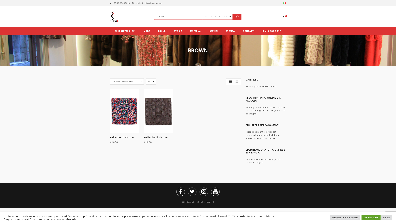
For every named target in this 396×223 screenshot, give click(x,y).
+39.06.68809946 (121, 3)
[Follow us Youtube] (215, 192)
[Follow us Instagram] (204, 192)
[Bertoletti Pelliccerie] (114, 16)
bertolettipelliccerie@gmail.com (148, 3)
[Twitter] (192, 192)
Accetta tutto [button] (371, 217)
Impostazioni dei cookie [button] (345, 217)
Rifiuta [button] (386, 217)
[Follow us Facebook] (180, 192)
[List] (236, 82)
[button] (284, 3)
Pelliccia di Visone (122, 137)
